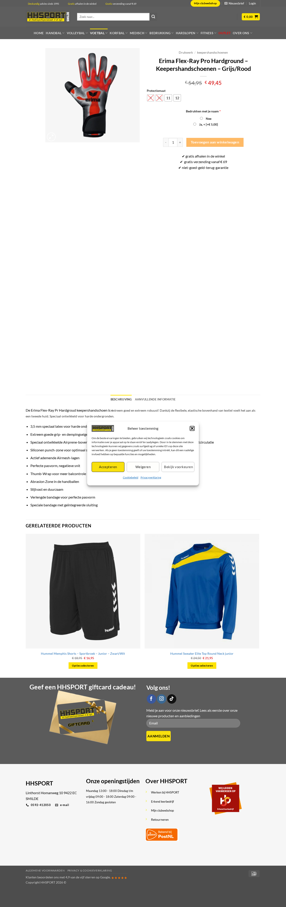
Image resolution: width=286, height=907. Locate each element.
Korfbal (117, 33)
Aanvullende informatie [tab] (155, 399)
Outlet (225, 33)
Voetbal (97, 33)
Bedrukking (159, 33)
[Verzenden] (153, 17)
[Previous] (26, 605)
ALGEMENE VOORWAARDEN (45, 870)
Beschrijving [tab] (121, 399)
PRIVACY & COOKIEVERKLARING (89, 870)
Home (39, 33)
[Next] (259, 605)
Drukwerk (186, 52)
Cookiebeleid (130, 477)
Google (105, 877)
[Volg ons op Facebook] (151, 699)
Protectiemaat (156, 91)
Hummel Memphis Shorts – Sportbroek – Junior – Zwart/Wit (83, 653)
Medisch (137, 33)
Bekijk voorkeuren (178, 467)
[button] (192, 428)
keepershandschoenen (212, 52)
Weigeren (143, 467)
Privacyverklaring (151, 477)
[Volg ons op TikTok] (172, 699)
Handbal (53, 33)
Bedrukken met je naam (203, 111)
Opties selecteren (83, 665)
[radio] (150, 98)
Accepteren (108, 467)
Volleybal (76, 33)
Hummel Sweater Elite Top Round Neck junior (201, 653)
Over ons (241, 33)
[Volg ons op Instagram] (161, 699)
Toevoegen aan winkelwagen (215, 142)
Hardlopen (186, 33)
